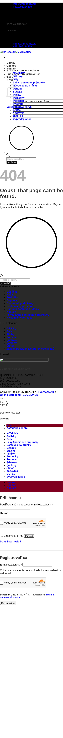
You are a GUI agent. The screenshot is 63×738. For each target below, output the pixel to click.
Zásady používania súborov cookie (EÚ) (30, 348)
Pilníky (10, 334)
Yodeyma (18, 113)
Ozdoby (11, 448)
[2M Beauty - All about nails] (15, 52)
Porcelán (18, 100)
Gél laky (18, 76)
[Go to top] (1, 398)
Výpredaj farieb (22, 119)
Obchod (11, 65)
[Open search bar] (8, 155)
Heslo (4, 513)
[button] (9, 77)
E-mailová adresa (11, 564)
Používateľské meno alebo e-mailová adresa (26, 504)
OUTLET (18, 116)
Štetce (17, 110)
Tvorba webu (46, 392)
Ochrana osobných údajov (22, 309)
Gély (15, 79)
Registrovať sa (8, 603)
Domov (10, 63)
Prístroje (18, 103)
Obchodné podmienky (20, 303)
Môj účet (11, 291)
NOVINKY (19, 73)
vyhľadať (12, 162)
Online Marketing (10, 395)
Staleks (11, 450)
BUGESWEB (30, 395)
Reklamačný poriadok (19, 306)
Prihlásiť (29, 536)
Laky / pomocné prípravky (29, 82)
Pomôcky (19, 97)
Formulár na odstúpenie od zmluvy (27, 314)
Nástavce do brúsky (25, 85)
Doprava (11, 300)
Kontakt (11, 68)
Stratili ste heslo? (10, 541)
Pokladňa (12, 297)
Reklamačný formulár (19, 317)
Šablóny (18, 107)
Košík (10, 294)
